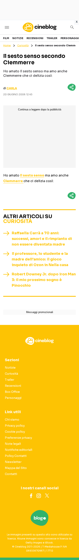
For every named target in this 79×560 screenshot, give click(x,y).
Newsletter (13, 462)
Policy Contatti (16, 456)
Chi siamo (12, 419)
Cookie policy (15, 431)
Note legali (13, 444)
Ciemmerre (13, 181)
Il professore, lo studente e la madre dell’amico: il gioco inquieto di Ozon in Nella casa (40, 259)
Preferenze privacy (18, 438)
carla (11, 88)
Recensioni (35, 38)
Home (7, 45)
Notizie (17, 38)
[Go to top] (71, 547)
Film (6, 38)
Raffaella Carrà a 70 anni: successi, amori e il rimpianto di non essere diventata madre (42, 239)
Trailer (52, 38)
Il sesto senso (32, 175)
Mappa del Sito (16, 468)
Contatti (11, 474)
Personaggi (70, 38)
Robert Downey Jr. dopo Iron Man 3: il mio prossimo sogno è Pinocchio (44, 280)
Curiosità (23, 45)
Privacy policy (15, 425)
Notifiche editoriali (18, 450)
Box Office (12, 392)
